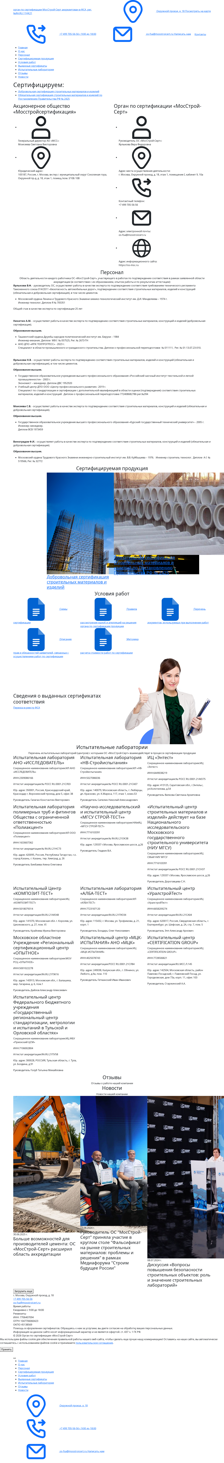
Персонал (24, 55)
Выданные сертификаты (32, 66)
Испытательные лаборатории (36, 69)
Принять (6, 1349)
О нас (21, 51)
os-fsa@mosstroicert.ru (27, 1302)
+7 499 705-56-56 (22, 1299)
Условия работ (27, 62)
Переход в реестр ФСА (26, 707)
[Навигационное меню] (14, 1358)
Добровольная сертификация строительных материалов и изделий (58, 91)
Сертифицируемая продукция (36, 58)
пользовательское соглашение (94, 1343)
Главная (23, 47)
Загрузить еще (23, 1291)
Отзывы (23, 73)
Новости (23, 77)
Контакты (200, 34)
